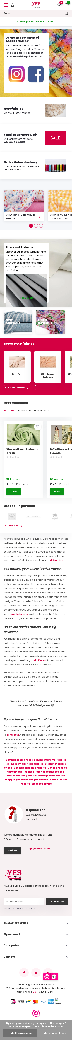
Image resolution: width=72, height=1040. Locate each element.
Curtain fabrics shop (20, 771)
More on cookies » (55, 1033)
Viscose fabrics (42, 783)
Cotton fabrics (57, 767)
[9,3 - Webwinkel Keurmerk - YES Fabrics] (36, 1013)
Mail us (12, 850)
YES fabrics (56, 560)
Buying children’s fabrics (30, 767)
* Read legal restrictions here (20, 908)
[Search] (66, 13)
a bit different (39, 660)
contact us (13, 735)
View (14, 491)
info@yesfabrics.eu (37, 848)
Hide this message (20, 1033)
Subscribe (57, 901)
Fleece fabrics (16, 775)
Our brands (11, 525)
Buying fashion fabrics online (25, 759)
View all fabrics (15, 387)
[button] (31, 226)
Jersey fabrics (36, 775)
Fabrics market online (50, 771)
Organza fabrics (23, 779)
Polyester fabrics (46, 779)
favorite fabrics (19, 614)
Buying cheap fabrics (29, 763)
